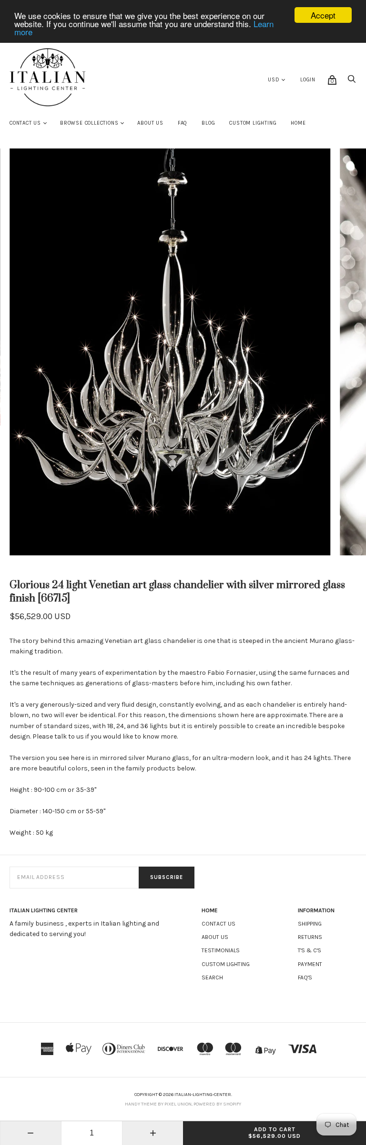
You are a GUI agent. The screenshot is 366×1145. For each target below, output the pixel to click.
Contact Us (25, 123)
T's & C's (309, 950)
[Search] (351, 82)
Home (298, 123)
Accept (323, 15)
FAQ (182, 123)
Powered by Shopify (217, 1104)
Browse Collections (89, 123)
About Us (150, 123)
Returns (310, 937)
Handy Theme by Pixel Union (158, 1104)
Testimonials (221, 950)
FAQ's (305, 977)
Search (212, 977)
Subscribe (166, 877)
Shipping (310, 923)
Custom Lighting (252, 123)
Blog (208, 123)
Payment (310, 964)
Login (307, 80)
